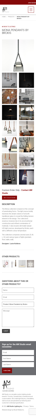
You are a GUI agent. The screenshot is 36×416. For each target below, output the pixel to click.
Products (11, 16)
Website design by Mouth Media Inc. (13, 410)
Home (4, 16)
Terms (32, 406)
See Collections (9, 198)
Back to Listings (9, 26)
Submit (6, 331)
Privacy (26, 406)
